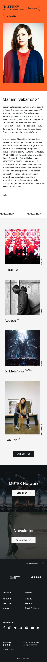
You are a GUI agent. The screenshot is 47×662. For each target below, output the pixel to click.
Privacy (5, 649)
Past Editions (32, 608)
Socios (29, 603)
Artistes (7, 603)
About (28, 598)
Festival (7, 598)
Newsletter (8, 622)
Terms (12, 649)
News (6, 608)
